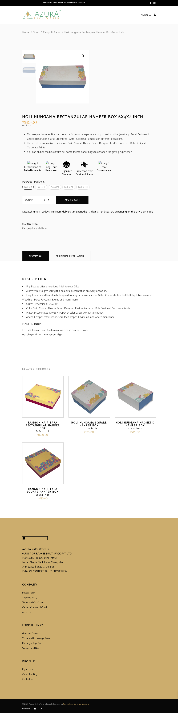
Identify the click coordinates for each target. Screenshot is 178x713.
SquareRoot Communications (76, 704)
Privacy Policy (28, 593)
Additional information (70, 256)
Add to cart (72, 200)
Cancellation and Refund (34, 608)
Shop (36, 32)
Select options (33, 435)
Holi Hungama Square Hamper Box (89, 426)
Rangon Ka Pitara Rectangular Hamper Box (43, 427)
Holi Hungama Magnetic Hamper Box (135, 426)
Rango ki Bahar (51, 32)
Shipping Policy (29, 598)
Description (35, 256)
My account (28, 670)
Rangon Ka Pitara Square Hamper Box (43, 492)
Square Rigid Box (30, 648)
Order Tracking (29, 674)
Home (25, 32)
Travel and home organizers (36, 639)
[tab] (35, 256)
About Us (26, 612)
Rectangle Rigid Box (32, 643)
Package (33, 182)
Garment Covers (30, 634)
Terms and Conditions (33, 603)
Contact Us (27, 679)
